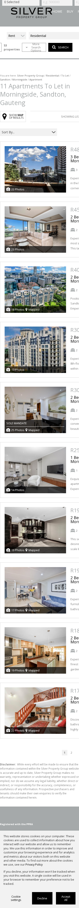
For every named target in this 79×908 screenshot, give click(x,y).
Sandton (5, 79)
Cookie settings (16, 898)
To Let (65, 75)
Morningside (19, 79)
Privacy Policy (34, 864)
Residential (52, 75)
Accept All (65, 898)
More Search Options (36, 47)
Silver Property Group (30, 75)
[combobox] (25, 132)
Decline (42, 898)
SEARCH (63, 47)
